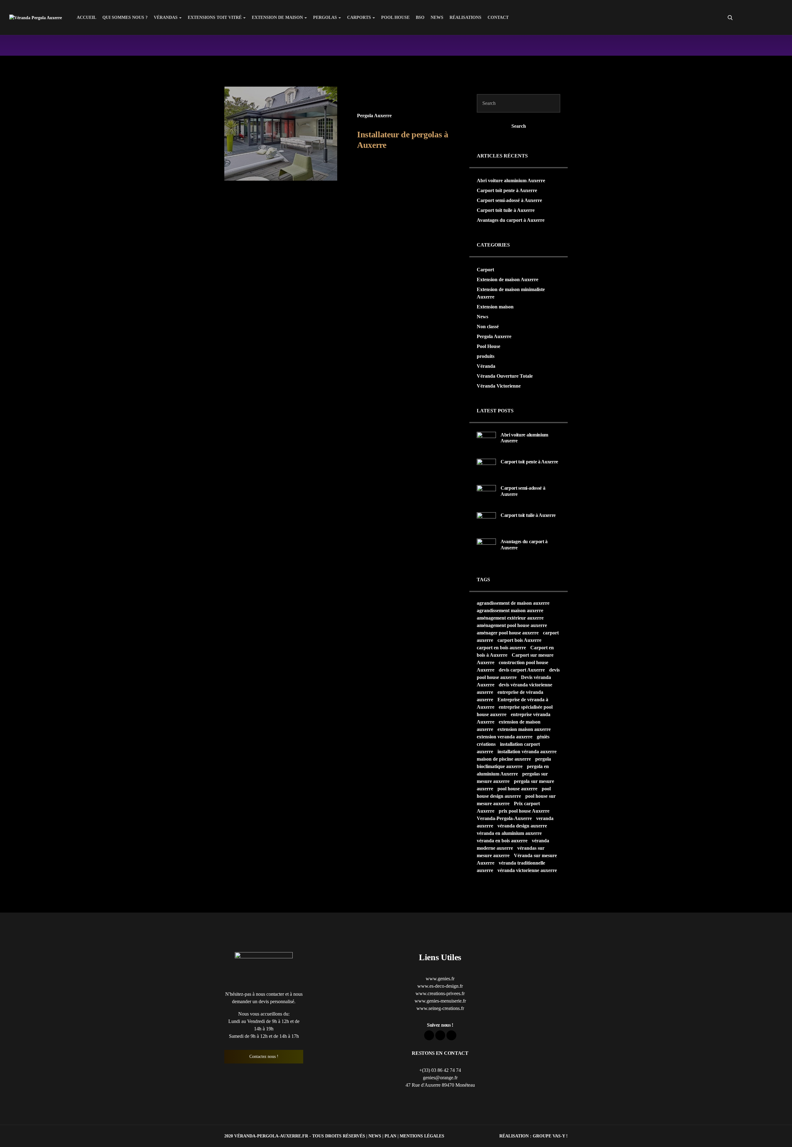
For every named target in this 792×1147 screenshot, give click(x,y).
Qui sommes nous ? (125, 17)
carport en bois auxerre (501, 647)
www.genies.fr (440, 978)
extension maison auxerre (524, 729)
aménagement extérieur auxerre (510, 618)
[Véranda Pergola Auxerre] (35, 17)
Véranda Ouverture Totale (505, 376)
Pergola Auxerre (374, 115)
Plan (390, 1135)
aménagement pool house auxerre (512, 625)
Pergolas (325, 17)
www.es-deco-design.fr (440, 986)
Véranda (486, 366)
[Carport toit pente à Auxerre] (486, 467)
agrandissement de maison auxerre (513, 603)
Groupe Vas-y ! (550, 1135)
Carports (359, 17)
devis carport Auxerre (522, 669)
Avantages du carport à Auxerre (510, 220)
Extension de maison (277, 17)
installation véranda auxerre (527, 751)
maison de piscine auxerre (504, 759)
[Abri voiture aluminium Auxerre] (486, 440)
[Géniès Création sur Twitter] (767, 18)
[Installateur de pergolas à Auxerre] (280, 134)
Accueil (86, 17)
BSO (420, 17)
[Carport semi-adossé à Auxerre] (486, 494)
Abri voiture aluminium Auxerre (511, 180)
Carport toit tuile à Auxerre (506, 210)
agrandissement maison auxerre (510, 610)
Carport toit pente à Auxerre (507, 190)
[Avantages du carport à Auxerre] (486, 547)
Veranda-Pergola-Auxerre (504, 818)
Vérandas (166, 17)
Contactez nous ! (263, 1056)
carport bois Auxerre (519, 640)
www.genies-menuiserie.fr (440, 1000)
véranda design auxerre (522, 825)
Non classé (488, 326)
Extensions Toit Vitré (215, 17)
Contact (498, 17)
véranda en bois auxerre (502, 840)
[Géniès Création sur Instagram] (778, 18)
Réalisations (465, 17)
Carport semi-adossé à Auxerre (509, 200)
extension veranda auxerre (504, 736)
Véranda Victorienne (499, 386)
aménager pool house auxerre (508, 632)
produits (485, 356)
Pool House (395, 17)
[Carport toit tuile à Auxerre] (486, 521)
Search (518, 126)
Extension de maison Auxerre (507, 279)
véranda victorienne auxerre (527, 870)
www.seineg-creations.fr (440, 1008)
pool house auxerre (517, 788)
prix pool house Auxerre (524, 811)
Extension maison (495, 306)
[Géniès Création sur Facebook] (755, 18)
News (437, 17)
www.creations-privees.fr (440, 993)
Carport (485, 269)
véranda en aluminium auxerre (509, 833)
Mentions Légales (422, 1135)
